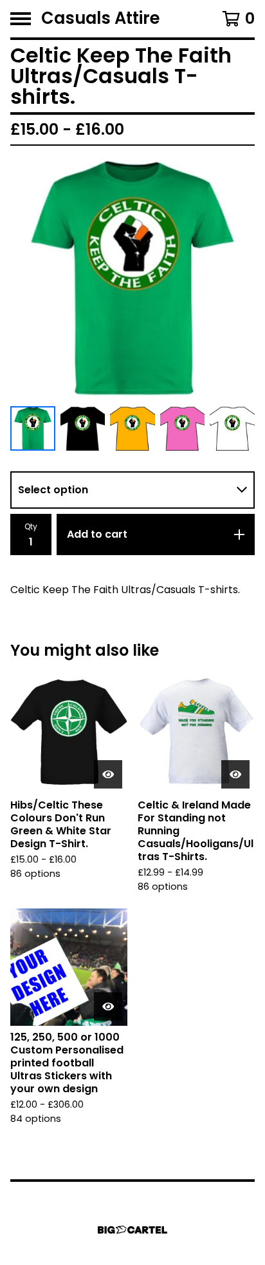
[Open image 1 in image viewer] (132, 278)
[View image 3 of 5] (132, 428)
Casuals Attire (100, 18)
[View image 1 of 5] (32, 428)
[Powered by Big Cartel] (132, 1230)
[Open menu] (20, 18)
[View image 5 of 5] (232, 428)
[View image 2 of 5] (82, 428)
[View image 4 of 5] (182, 428)
